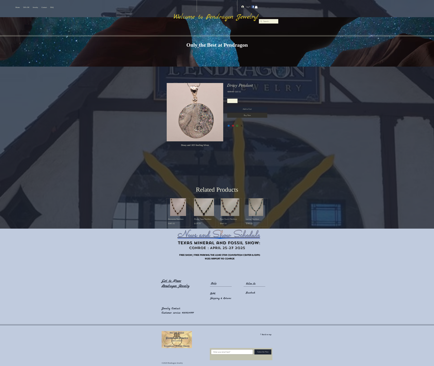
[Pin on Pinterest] (233, 125)
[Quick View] (178, 207)
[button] (256, 6)
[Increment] (235, 101)
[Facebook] (253, 6)
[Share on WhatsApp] (237, 125)
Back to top (266, 334)
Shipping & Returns (220, 298)
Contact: (176, 308)
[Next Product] (271, 212)
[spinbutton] (232, 101)
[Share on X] (241, 125)
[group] (217, 212)
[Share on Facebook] (228, 125)
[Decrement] (229, 101)
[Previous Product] (163, 212)
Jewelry (167, 308)
